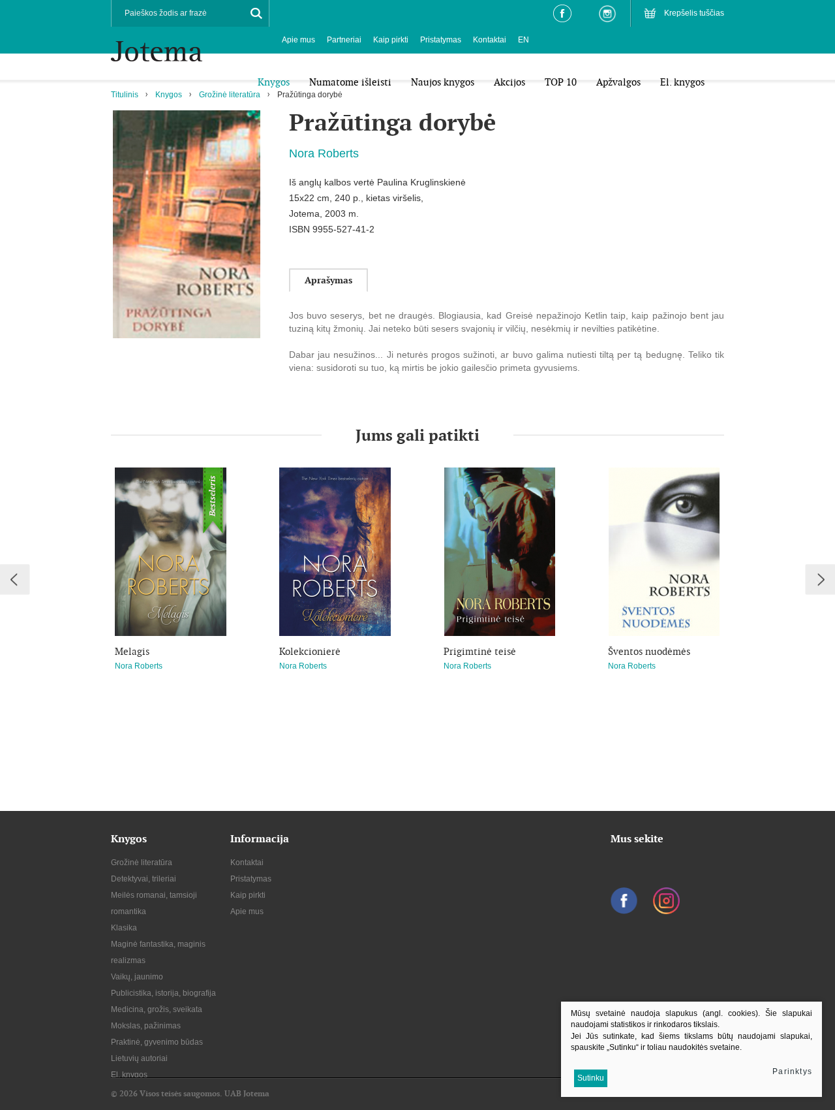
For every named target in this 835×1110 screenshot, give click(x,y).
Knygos (168, 94)
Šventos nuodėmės (649, 652)
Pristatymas (440, 39)
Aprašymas (328, 280)
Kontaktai (489, 39)
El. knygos (129, 1074)
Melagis (132, 652)
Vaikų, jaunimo (137, 976)
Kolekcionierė (310, 652)
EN (523, 39)
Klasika (124, 927)
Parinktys (792, 1071)
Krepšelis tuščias (694, 13)
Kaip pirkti (390, 39)
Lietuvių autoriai (139, 1058)
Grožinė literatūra (229, 94)
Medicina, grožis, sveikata (156, 1009)
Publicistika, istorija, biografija (163, 993)
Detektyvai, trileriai (143, 878)
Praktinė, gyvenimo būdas (157, 1042)
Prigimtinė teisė (480, 652)
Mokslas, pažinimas (146, 1025)
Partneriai (344, 39)
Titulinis (124, 94)
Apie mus (298, 39)
